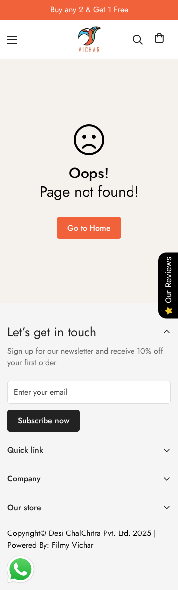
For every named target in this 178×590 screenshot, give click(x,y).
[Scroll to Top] (160, 537)
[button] (159, 39)
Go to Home (89, 228)
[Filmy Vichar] (89, 39)
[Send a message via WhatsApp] (20, 569)
